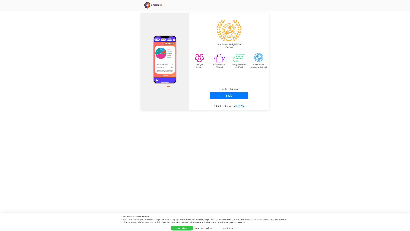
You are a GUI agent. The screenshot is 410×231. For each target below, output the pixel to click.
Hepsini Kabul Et (181, 228)
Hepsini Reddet (228, 228)
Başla (229, 95)
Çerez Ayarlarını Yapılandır (203, 228)
